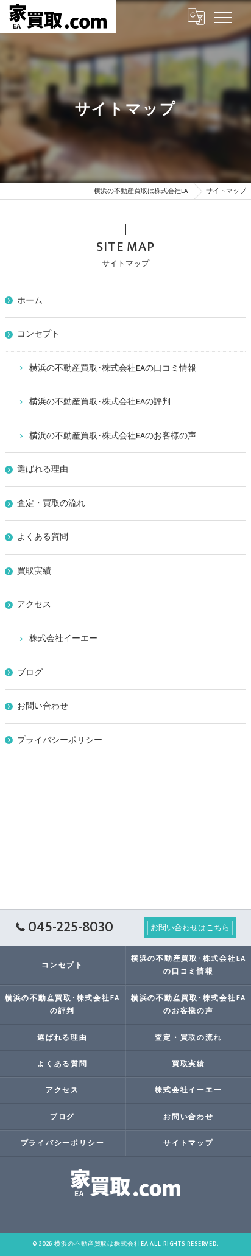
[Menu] (223, 16)
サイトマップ (188, 1143)
